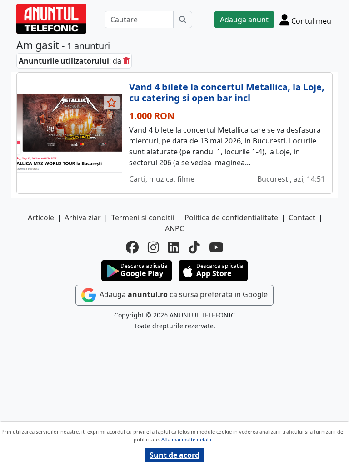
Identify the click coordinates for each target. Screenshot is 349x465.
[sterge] (126, 61)
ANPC (174, 228)
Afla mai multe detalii (186, 439)
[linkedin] (173, 247)
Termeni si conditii (142, 218)
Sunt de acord (174, 455)
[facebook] (132, 247)
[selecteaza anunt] (112, 102)
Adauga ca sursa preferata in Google (183, 294)
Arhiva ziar (83, 218)
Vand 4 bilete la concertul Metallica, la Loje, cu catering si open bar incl (226, 92)
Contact (302, 218)
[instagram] (153, 247)
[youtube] (216, 247)
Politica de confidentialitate (231, 218)
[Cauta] (182, 19)
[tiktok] (194, 247)
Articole (41, 218)
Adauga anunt (244, 20)
